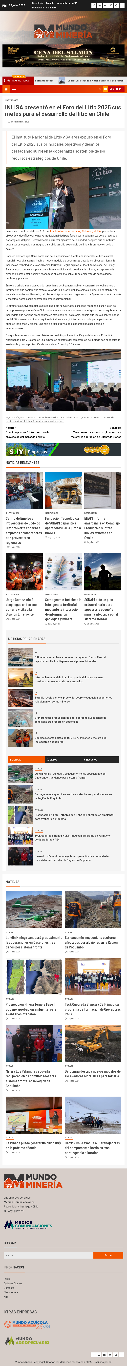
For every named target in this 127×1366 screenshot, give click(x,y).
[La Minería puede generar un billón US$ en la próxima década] (34, 1115)
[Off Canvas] (4, 5)
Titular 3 (69, 1066)
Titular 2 (39, 810)
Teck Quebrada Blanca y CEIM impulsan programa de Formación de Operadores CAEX (93, 1009)
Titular (38, 769)
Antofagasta (18, 417)
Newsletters (63, 3)
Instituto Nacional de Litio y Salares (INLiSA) (76, 231)
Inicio (7, 1278)
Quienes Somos (13, 1283)
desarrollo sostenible (48, 417)
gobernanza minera (90, 417)
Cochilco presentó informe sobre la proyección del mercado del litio (27, 432)
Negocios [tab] (91, 759)
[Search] (100, 89)
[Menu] (14, 89)
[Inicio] (6, 89)
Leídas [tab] (53, 759)
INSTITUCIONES (11, 100)
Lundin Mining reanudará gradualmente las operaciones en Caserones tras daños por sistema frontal (70, 775)
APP (74, 3)
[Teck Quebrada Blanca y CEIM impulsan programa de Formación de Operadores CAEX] (20, 836)
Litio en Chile (108, 417)
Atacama (31, 417)
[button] (14, 89)
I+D (36, 652)
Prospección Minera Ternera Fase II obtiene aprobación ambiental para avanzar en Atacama (31, 1009)
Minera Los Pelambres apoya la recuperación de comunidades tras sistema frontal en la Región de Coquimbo (72, 858)
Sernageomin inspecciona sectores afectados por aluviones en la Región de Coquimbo (91, 942)
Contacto (51, 7)
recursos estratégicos (52, 421)
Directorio (37, 3)
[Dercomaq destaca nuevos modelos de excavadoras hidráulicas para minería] (93, 1043)
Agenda (50, 3)
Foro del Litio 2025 (69, 417)
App (6, 1296)
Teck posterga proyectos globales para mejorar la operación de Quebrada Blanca (96, 432)
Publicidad (38, 7)
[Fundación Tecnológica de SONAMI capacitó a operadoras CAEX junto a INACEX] (63, 490)
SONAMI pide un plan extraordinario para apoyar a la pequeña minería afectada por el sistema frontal (101, 609)
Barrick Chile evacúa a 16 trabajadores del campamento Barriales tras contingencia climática (92, 1148)
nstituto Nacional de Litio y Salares (23, 421)
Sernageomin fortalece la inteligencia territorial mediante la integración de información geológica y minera (63, 609)
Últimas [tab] (16, 759)
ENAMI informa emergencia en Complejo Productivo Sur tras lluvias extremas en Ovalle (102, 528)
